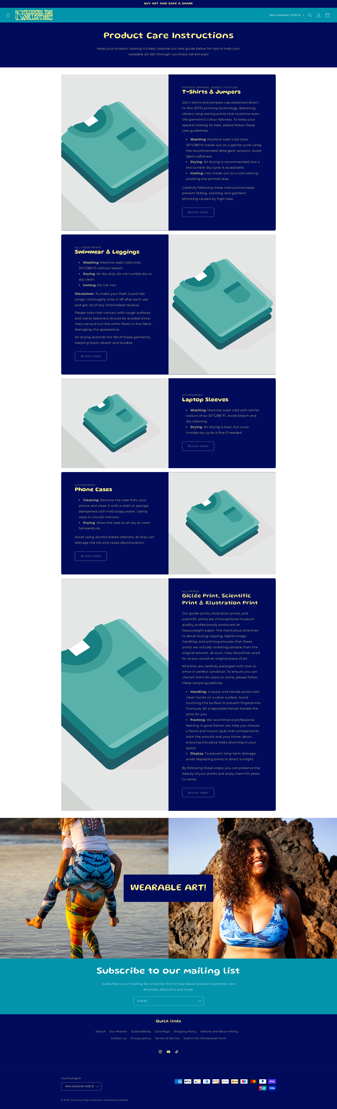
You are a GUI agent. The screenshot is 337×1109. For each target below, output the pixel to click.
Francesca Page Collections (87, 1100)
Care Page (162, 1031)
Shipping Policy (185, 1031)
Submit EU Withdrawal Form (205, 1038)
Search (101, 1031)
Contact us (119, 1038)
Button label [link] (198, 212)
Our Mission (118, 1031)
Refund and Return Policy (219, 1031)
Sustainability (141, 1031)
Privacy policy (141, 1038)
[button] (8, 15)
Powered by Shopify (116, 1100)
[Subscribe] (199, 1001)
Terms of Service (167, 1038)
